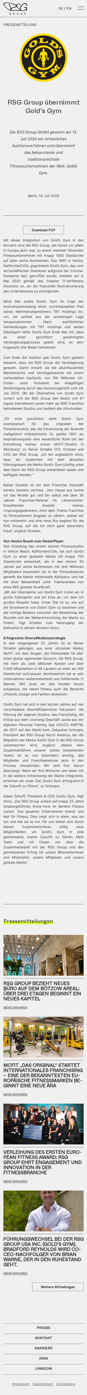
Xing (43, 1358)
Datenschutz (43, 1384)
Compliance (65, 1384)
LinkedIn (43, 1368)
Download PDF (43, 230)
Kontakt (43, 1337)
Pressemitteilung (20, 25)
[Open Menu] (81, 9)
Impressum (20, 1384)
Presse (43, 1327)
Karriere (44, 1348)
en (68, 8)
